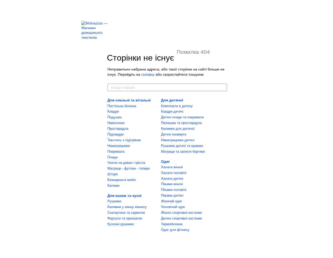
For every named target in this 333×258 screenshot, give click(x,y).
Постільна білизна (121, 106)
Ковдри (113, 111)
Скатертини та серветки (126, 213)
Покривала (115, 151)
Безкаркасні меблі (121, 180)
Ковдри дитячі (172, 111)
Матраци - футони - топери (128, 168)
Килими (113, 186)
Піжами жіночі (172, 184)
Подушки (114, 117)
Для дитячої (172, 100)
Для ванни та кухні (124, 196)
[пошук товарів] (223, 87)
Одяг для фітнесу (175, 230)
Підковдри (115, 134)
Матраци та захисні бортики (183, 151)
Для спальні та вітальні (129, 100)
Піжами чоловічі (173, 190)
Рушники (114, 201)
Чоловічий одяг (173, 207)
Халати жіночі (172, 167)
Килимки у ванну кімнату (127, 207)
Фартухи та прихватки (124, 218)
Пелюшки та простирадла (181, 123)
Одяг (165, 161)
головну (148, 74)
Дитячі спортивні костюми (181, 218)
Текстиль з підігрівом (124, 140)
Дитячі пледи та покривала (182, 117)
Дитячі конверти (173, 134)
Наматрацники (118, 146)
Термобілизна (171, 224)
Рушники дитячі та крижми (182, 146)
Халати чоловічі (173, 173)
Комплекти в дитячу (177, 106)
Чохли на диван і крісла (126, 163)
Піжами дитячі (172, 195)
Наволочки (115, 123)
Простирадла (117, 129)
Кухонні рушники (120, 224)
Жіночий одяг (171, 201)
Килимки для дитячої (178, 129)
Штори (112, 174)
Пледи (112, 157)
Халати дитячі (172, 178)
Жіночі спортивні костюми (181, 213)
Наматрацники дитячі (177, 140)
